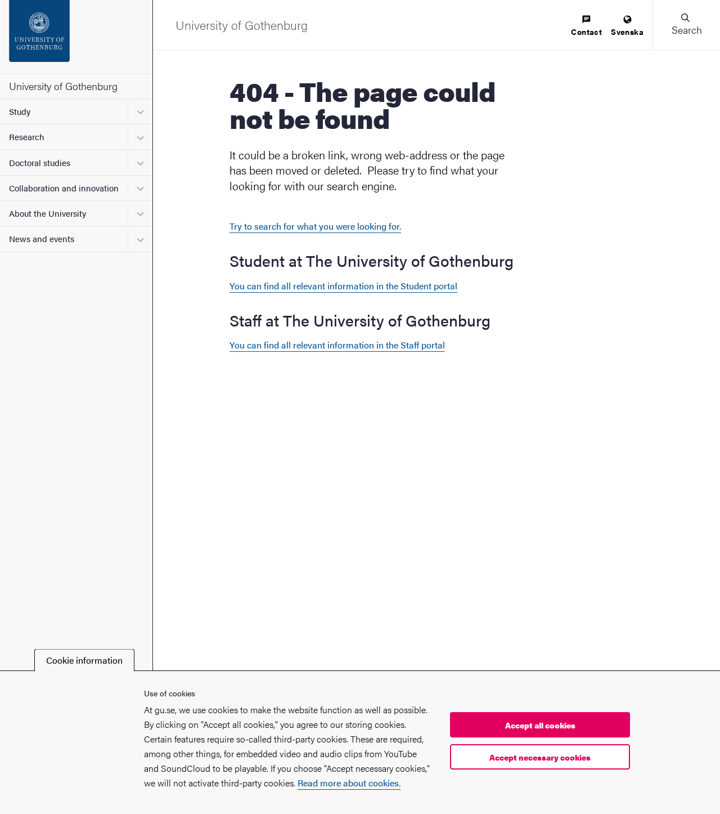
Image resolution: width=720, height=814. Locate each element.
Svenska (627, 31)
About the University (47, 213)
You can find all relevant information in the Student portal (343, 285)
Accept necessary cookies (540, 757)
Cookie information (84, 660)
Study (19, 111)
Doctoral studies (39, 162)
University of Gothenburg (63, 86)
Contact (586, 31)
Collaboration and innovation (64, 188)
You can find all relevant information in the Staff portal (337, 344)
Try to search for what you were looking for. (315, 226)
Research (26, 136)
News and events (41, 238)
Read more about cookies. (349, 782)
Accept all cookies (540, 725)
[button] (686, 25)
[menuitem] (586, 26)
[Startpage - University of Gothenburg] (76, 36)
